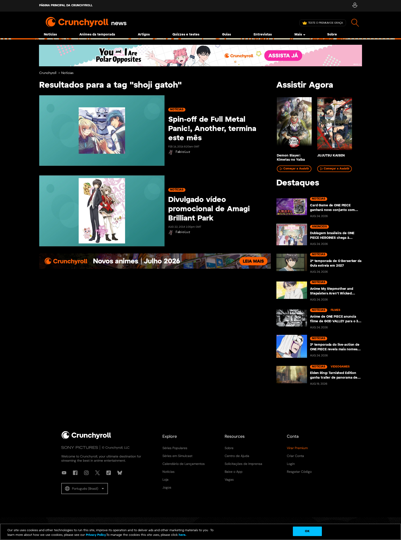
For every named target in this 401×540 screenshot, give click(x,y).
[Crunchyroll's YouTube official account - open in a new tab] (64, 472)
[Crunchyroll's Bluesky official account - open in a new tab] (119, 472)
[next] (351, 125)
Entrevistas (263, 34)
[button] (84, 488)
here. (182, 535)
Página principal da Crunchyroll (66, 5)
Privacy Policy (96, 535)
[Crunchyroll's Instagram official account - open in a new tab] (86, 472)
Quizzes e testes (185, 34)
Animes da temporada (97, 34)
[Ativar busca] (355, 23)
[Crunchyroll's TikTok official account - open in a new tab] (108, 472)
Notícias (50, 34)
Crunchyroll (47, 73)
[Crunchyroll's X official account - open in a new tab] (97, 472)
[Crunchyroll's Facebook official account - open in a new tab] (75, 472)
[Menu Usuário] (355, 5)
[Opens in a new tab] (200, 55)
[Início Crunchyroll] (86, 438)
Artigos (144, 34)
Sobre (332, 34)
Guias (226, 34)
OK (307, 531)
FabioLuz (183, 151)
